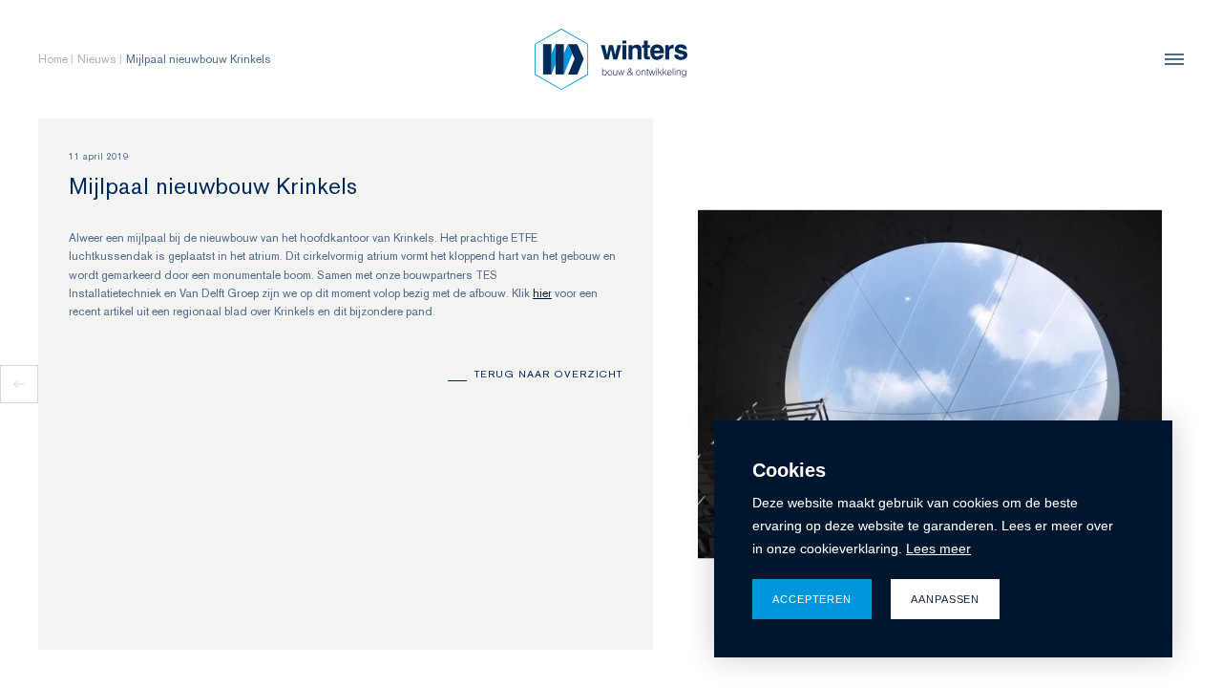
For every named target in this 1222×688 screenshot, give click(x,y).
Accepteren (812, 599)
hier (542, 293)
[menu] (1169, 59)
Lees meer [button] (938, 548)
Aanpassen (945, 599)
